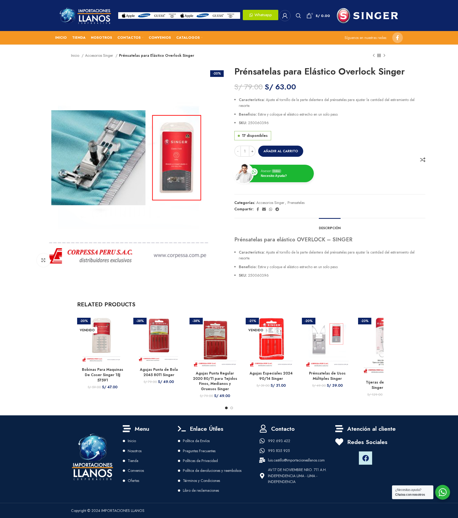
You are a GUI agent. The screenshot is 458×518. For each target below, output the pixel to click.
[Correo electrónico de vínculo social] (264, 209)
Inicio (75, 55)
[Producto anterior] (373, 55)
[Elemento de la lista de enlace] (150, 441)
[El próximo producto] (384, 55)
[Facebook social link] (397, 37)
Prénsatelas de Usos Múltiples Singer (327, 376)
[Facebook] (365, 458)
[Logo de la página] (85, 15)
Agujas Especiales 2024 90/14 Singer (271, 376)
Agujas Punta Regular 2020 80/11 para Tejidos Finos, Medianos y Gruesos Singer (215, 381)
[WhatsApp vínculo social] (270, 209)
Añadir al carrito (280, 151)
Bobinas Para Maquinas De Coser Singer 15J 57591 (102, 374)
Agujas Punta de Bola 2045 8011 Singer (159, 372)
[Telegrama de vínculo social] (277, 209)
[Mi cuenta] (285, 15)
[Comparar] (422, 159)
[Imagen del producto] (215, 341)
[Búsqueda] (298, 15)
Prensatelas (296, 202)
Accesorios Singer (99, 55)
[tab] (330, 225)
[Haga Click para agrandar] (43, 260)
